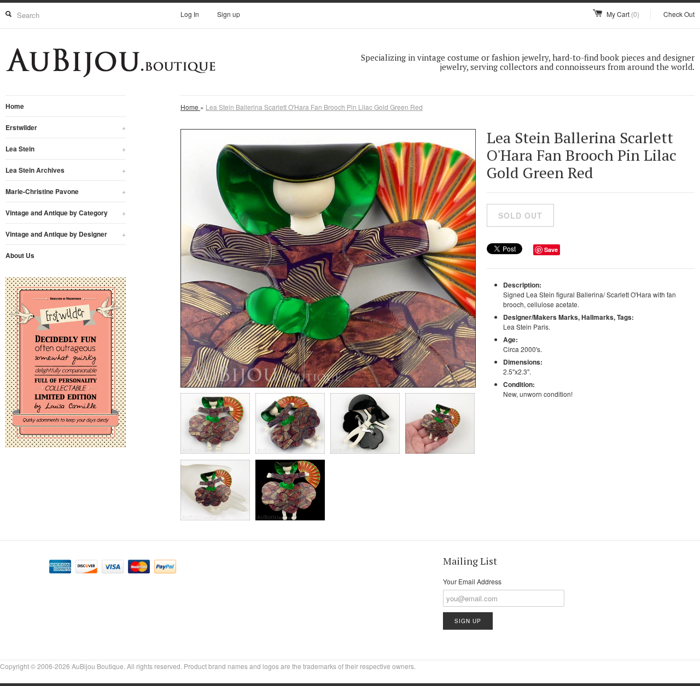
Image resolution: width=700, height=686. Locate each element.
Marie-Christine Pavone (65, 191)
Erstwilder (65, 127)
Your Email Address (472, 581)
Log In (189, 14)
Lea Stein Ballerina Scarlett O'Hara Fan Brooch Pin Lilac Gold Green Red (314, 107)
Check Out (679, 14)
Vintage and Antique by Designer (65, 234)
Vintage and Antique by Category (65, 213)
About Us (19, 255)
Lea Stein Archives (65, 170)
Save (551, 249)
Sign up (228, 14)
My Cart (622, 14)
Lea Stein (65, 149)
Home (14, 106)
